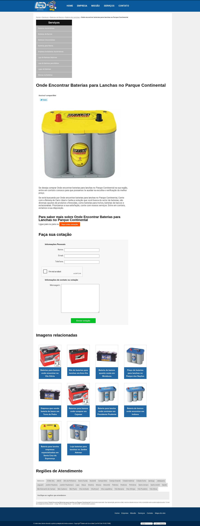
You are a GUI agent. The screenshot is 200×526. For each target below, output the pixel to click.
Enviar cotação (83, 321)
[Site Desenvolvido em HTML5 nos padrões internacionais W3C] (147, 523)
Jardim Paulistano (66, 485)
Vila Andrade (84, 489)
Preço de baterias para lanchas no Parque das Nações (135, 373)
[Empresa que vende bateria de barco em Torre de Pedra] (50, 394)
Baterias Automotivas (46, 28)
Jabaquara (161, 481)
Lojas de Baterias (44, 69)
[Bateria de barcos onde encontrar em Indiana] (135, 394)
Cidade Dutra (141, 481)
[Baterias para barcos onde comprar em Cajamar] (78, 394)
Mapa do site (160, 513)
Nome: (61, 249)
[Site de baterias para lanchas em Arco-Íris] (78, 356)
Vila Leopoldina (106, 489)
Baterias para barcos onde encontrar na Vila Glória (50, 373)
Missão (95, 5)
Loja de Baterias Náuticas (47, 57)
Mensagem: (55, 285)
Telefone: (59, 261)
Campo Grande (114, 481)
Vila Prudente (142, 489)
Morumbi (106, 485)
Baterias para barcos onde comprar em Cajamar (78, 411)
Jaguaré (40, 485)
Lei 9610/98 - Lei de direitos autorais (84, 504)
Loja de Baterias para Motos (48, 63)
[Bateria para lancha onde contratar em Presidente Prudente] (107, 394)
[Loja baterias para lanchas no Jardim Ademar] (78, 432)
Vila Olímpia (130, 489)
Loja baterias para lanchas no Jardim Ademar (78, 449)
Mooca (98, 485)
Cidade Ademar (128, 481)
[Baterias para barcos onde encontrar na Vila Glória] (50, 356)
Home (70, 5)
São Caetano (62, 489)
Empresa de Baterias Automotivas (51, 52)
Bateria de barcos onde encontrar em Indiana (135, 411)
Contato (124, 5)
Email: (61, 255)
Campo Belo (102, 481)
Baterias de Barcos (45, 34)
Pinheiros (132, 485)
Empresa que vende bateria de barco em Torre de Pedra (50, 411)
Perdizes (124, 485)
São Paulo (73, 489)
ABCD (59, 481)
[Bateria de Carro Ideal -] (49, 5)
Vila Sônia (153, 489)
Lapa (77, 485)
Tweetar (43, 99)
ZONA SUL (51, 481)
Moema (91, 485)
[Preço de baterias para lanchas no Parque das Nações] (135, 356)
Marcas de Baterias (45, 75)
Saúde (164, 485)
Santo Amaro (143, 485)
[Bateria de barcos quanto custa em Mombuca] (107, 356)
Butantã (93, 481)
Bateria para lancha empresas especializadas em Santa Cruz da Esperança (50, 452)
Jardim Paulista (51, 485)
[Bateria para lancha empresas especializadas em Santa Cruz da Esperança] (50, 432)
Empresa (82, 5)
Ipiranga (151, 481)
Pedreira (115, 485)
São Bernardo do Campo (46, 489)
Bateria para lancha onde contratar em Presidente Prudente (106, 411)
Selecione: (40, 481)
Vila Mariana (119, 489)
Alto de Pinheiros (70, 481)
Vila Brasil (95, 489)
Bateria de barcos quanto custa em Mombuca (107, 373)
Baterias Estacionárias (46, 40)
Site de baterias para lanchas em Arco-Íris (78, 371)
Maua (84, 485)
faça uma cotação (69, 224)
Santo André (155, 485)
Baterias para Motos (45, 46)
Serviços (109, 5)
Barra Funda (82, 481)
